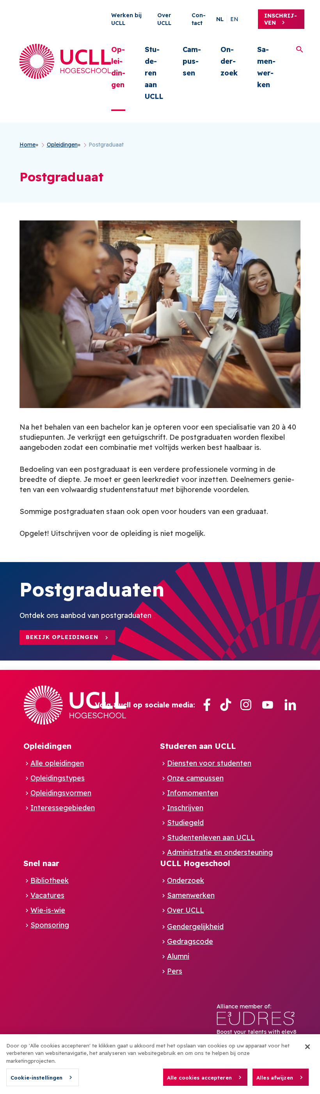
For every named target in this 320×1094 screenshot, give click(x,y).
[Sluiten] (307, 1046)
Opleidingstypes (57, 777)
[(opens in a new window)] (207, 704)
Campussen (192, 61)
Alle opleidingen (57, 763)
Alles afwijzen (274, 1077)
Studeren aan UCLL (154, 73)
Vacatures (47, 895)
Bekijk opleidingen (62, 637)
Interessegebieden (62, 807)
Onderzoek (229, 61)
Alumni (178, 956)
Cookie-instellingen (36, 1077)
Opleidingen (118, 67)
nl (220, 19)
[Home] (65, 61)
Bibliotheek (49, 880)
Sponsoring (49, 924)
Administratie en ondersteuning (220, 852)
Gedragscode (190, 941)
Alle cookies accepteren (199, 1077)
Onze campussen (195, 777)
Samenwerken (266, 67)
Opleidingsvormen (60, 792)
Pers (174, 971)
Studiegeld (185, 822)
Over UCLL (185, 910)
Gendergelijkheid (195, 926)
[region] (160, 1064)
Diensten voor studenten (209, 763)
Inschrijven (280, 19)
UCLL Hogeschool (195, 863)
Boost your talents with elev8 (257, 1031)
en (234, 19)
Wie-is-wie (47, 910)
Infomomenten (192, 792)
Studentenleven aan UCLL (211, 837)
